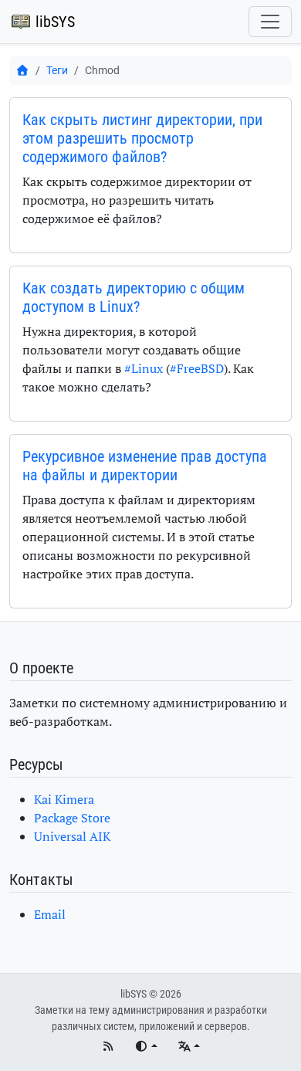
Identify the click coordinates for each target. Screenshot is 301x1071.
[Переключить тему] (146, 1047)
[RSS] (108, 1047)
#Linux (143, 368)
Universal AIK (72, 836)
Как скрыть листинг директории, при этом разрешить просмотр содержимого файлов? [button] (142, 138)
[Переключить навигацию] (270, 21)
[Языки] (189, 1047)
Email (50, 914)
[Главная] (22, 70)
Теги (57, 70)
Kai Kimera (64, 799)
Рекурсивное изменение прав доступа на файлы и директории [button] (144, 465)
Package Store (72, 817)
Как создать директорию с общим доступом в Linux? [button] (133, 297)
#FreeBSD (197, 368)
